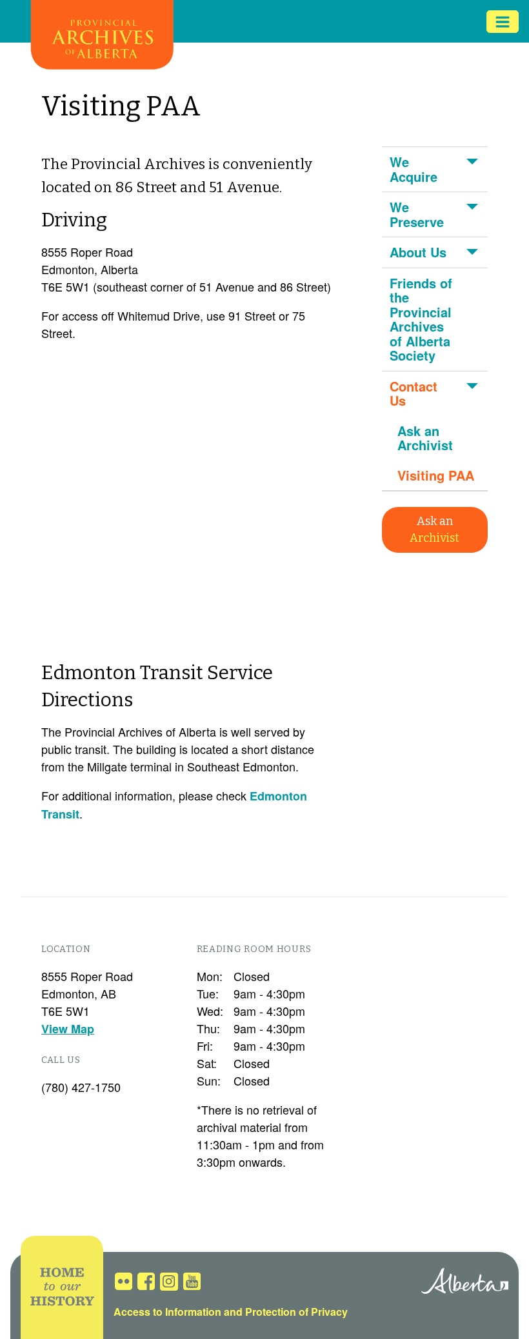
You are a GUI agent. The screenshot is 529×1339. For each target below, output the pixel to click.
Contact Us (413, 393)
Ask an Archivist (425, 438)
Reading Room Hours (254, 949)
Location (66, 949)
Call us (61, 1060)
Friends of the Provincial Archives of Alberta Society (421, 319)
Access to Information (167, 1311)
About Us (418, 252)
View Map (67, 1028)
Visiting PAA (435, 475)
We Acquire (413, 169)
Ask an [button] (434, 529)
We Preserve (417, 214)
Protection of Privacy (296, 1311)
